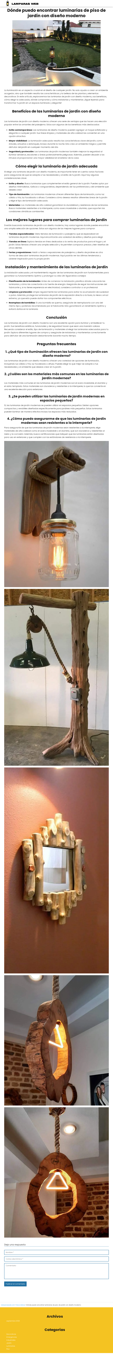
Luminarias (10, 1346)
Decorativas (11, 1334)
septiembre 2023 (13, 1321)
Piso (8, 1349)
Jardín (8, 1343)
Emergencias (11, 1337)
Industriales (10, 1340)
